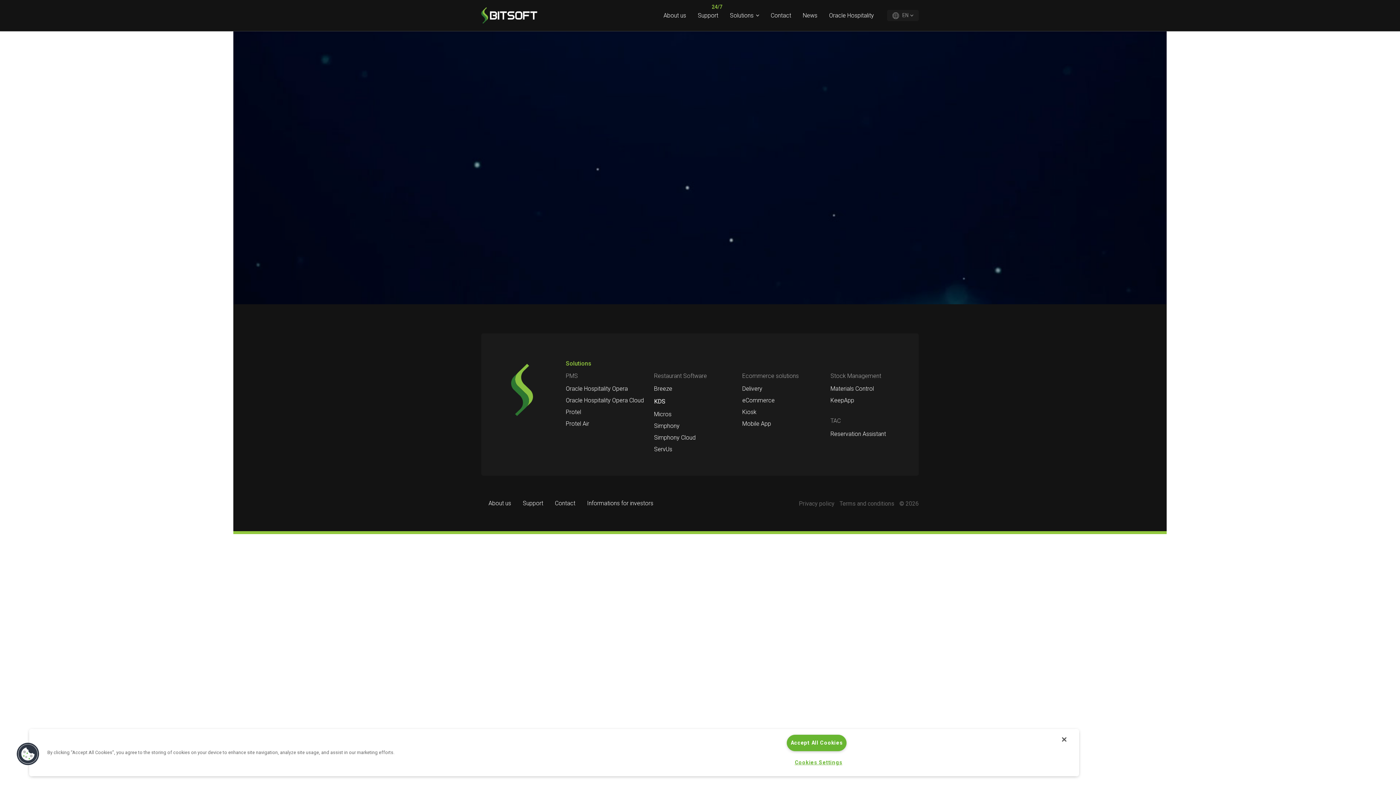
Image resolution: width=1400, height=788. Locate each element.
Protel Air (577, 423)
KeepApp (842, 400)
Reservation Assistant (858, 433)
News (810, 15)
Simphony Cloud (675, 437)
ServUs (663, 449)
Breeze (663, 388)
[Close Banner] (1064, 739)
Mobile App (756, 423)
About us (675, 15)
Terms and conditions (867, 503)
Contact (781, 15)
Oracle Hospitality (851, 15)
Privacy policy (817, 503)
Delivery (752, 388)
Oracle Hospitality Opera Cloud (605, 400)
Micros (663, 414)
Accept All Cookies (817, 743)
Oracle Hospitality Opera (597, 388)
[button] (28, 754)
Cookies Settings (819, 763)
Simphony (667, 425)
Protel (573, 412)
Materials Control (852, 388)
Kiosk (749, 412)
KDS (659, 401)
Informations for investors (620, 503)
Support (708, 15)
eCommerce (758, 400)
